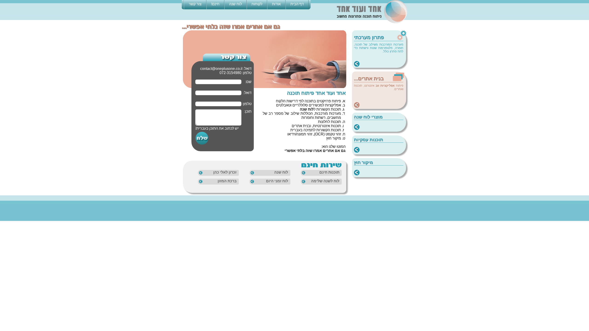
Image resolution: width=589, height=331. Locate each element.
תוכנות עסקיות (368, 139)
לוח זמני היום (277, 181)
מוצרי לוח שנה (368, 116)
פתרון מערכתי (369, 37)
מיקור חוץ (363, 162)
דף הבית (297, 4)
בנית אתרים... (369, 78)
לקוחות (256, 4)
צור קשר (195, 4)
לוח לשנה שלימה (325, 181)
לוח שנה (235, 4)
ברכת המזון (227, 181)
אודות (276, 4)
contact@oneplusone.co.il (221, 69)
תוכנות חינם (329, 172)
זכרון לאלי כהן (225, 172)
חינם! (215, 4)
